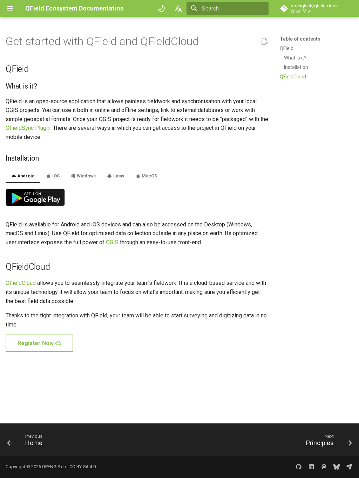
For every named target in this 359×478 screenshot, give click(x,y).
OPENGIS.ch (54, 466)
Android (25, 175)
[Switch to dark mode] (161, 8)
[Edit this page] (264, 41)
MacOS (149, 175)
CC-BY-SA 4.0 (82, 466)
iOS (55, 175)
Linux (118, 175)
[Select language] (178, 8)
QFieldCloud (21, 283)
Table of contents (300, 39)
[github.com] (298, 466)
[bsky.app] (336, 466)
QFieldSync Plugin (28, 128)
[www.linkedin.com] (311, 466)
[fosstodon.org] (324, 466)
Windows (86, 175)
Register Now (36, 343)
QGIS (112, 242)
